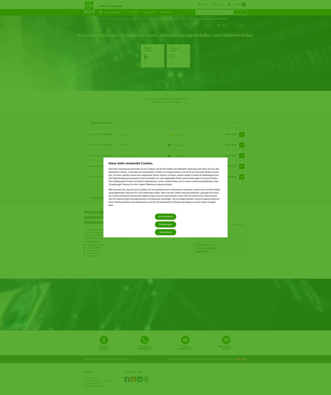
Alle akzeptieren (165, 217)
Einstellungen (165, 224)
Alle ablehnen (165, 232)
